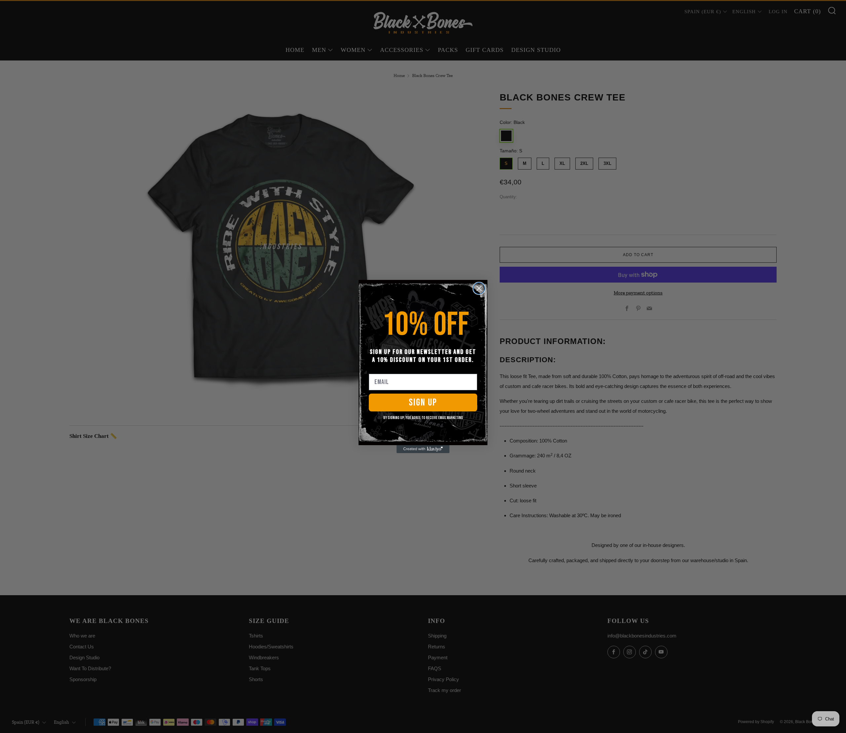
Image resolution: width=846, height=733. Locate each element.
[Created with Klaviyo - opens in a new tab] (423, 449)
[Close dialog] (479, 288)
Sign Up (423, 402)
